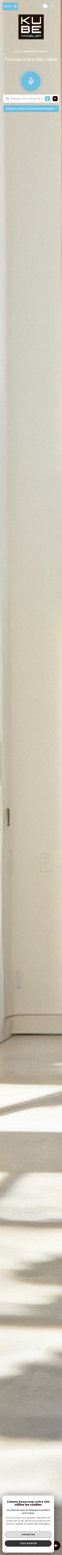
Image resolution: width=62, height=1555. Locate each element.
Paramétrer (28, 1534)
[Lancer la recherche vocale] (31, 80)
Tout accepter (28, 1543)
